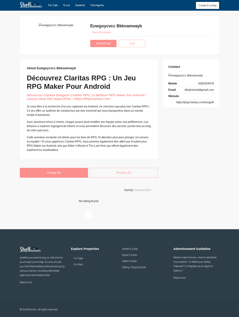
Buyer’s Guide (129, 255)
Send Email (103, 43)
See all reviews (101, 32)
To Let (66, 5)
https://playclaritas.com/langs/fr (195, 102)
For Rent (78, 264)
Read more (26, 282)
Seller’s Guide (129, 261)
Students (80, 5)
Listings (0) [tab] (54, 172)
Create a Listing (207, 5)
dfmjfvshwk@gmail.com (199, 89)
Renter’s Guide (130, 248)
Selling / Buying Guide (134, 267)
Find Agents (97, 5)
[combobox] (145, 190)
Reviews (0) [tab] (123, 172)
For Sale (53, 5)
